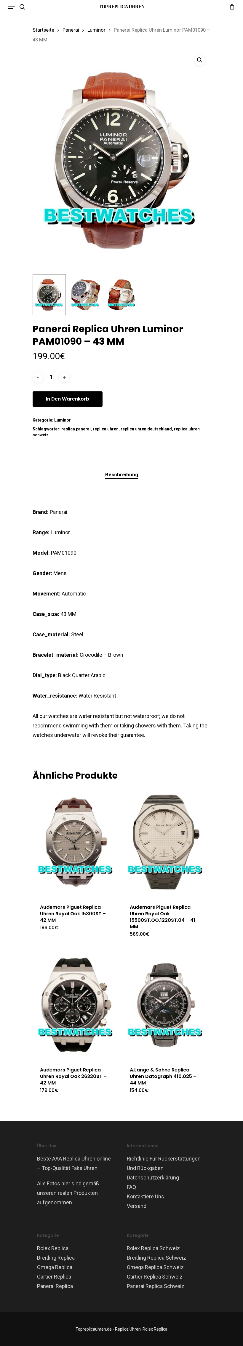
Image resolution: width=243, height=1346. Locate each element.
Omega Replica (54, 1267)
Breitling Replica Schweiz (156, 1258)
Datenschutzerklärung (153, 1177)
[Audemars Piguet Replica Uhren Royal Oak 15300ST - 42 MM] (76, 842)
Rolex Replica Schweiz (153, 1248)
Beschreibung (121, 474)
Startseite (43, 30)
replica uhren (106, 429)
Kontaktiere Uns (145, 1196)
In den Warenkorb (67, 399)
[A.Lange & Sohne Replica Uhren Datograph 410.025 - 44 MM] (166, 1004)
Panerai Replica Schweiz (155, 1286)
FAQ (131, 1187)
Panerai (71, 30)
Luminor (96, 30)
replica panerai (76, 429)
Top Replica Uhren (122, 6)
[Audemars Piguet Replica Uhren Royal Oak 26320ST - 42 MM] (76, 1004)
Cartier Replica (54, 1277)
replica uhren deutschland (146, 429)
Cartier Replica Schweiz (155, 1277)
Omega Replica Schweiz (155, 1267)
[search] (22, 7)
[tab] (121, 474)
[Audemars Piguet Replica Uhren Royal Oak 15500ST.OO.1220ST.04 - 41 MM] (166, 842)
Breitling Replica (56, 1258)
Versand (136, 1206)
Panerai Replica (55, 1286)
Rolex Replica (52, 1248)
